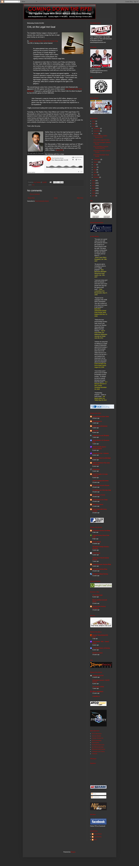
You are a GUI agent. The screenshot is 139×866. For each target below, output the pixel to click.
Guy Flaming (97, 837)
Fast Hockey (95, 742)
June (95, 167)
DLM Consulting (96, 740)
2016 (93, 121)
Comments (96, 797)
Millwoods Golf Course (98, 749)
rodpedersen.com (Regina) (100, 435)
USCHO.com (96, 553)
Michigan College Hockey (100, 574)
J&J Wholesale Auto (97, 747)
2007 (93, 196)
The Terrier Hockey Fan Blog (101, 530)
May (95, 169)
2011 (93, 185)
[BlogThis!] (56, 182)
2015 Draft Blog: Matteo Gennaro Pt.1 (100, 136)
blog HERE (59, 150)
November (97, 131)
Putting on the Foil (97, 675)
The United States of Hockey (101, 648)
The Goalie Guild (97, 595)
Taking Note (96, 469)
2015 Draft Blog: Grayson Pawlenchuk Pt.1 (100, 147)
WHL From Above (97, 504)
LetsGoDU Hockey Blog (99, 569)
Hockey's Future (97, 653)
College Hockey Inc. (98, 738)
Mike (95, 839)
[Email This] (54, 182)
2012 (93, 183)
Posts (94, 794)
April (95, 172)
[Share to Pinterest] (62, 182)
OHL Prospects (97, 421)
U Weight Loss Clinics (98, 751)
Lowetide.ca (96, 696)
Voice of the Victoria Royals (100, 485)
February (96, 177)
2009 (93, 190)
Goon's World (96, 542)
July (95, 164)
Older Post (80, 198)
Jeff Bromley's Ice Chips (100, 499)
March (96, 175)
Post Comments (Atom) (42, 201)
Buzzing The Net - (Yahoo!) (100, 453)
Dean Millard (98, 834)
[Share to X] (58, 182)
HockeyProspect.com (98, 745)
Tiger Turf (95, 431)
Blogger (73, 852)
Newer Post (31, 198)
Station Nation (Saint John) (100, 416)
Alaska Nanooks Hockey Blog (101, 564)
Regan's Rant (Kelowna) (99, 426)
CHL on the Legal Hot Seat (101, 140)
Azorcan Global (96, 736)
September (97, 159)
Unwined (94, 753)
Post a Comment (35, 194)
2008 (93, 193)
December (97, 128)
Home (56, 198)
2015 (93, 123)
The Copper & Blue (98, 686)
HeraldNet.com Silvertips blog (101, 490)
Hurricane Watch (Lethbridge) (101, 458)
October (96, 133)
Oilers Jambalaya (97, 691)
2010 (93, 188)
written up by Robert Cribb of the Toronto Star (43, 41)
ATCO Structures (97, 733)
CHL (33, 184)
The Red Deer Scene (98, 495)
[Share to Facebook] (60, 182)
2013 (93, 180)
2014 (93, 126)
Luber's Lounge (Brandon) (100, 480)
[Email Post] (50, 182)
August (96, 162)
